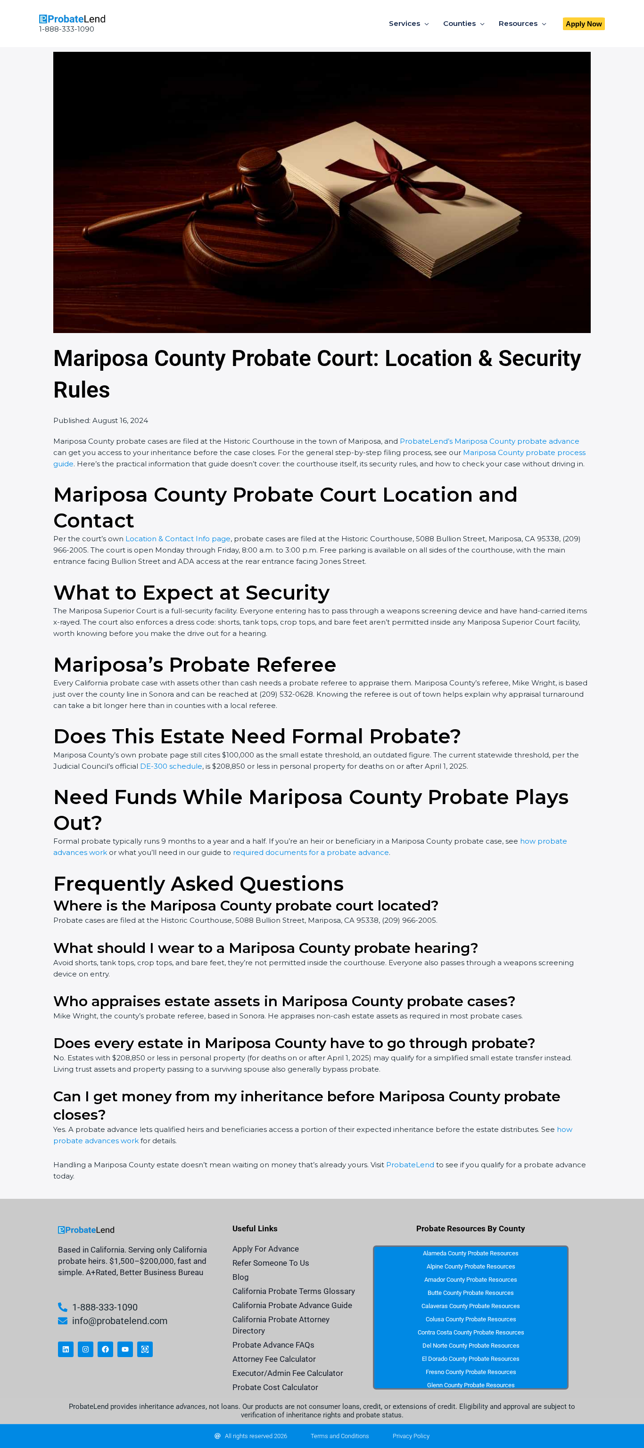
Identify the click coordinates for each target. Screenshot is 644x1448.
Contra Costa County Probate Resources (471, 1332)
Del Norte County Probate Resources (471, 1345)
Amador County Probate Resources (470, 1279)
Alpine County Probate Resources (471, 1266)
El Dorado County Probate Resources (471, 1358)
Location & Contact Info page (178, 538)
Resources (518, 23)
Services (404, 23)
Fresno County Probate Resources (471, 1371)
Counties (459, 23)
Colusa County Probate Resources (471, 1319)
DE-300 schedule (171, 766)
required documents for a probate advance (311, 852)
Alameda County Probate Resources (471, 1253)
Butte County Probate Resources (471, 1292)
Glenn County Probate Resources (471, 1385)
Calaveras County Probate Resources (470, 1306)
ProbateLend (410, 1164)
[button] (584, 23)
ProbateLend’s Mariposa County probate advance (489, 441)
